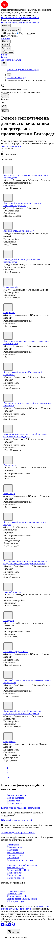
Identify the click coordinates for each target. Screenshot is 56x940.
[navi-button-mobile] (4, 63)
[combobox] (14, 89)
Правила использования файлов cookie (20, 22)
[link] (6, 48)
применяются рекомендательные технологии (25, 907)
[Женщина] (8, 198)
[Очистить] (5, 95)
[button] (4, 54)
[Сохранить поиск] (4, 107)
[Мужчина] (8, 170)
